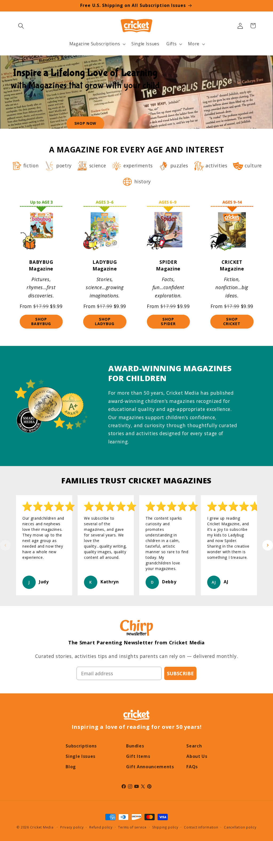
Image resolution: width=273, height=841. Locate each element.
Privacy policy (72, 827)
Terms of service (132, 827)
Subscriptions (81, 746)
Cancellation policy (240, 827)
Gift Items (138, 756)
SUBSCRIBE (180, 673)
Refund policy (101, 827)
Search (194, 746)
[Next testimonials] (267, 545)
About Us (196, 756)
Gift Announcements (150, 767)
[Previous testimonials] (5, 545)
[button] (21, 25)
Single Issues (80, 756)
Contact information (201, 827)
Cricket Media (42, 827)
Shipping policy (165, 827)
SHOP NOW (85, 123)
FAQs (192, 767)
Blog (71, 767)
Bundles (135, 746)
